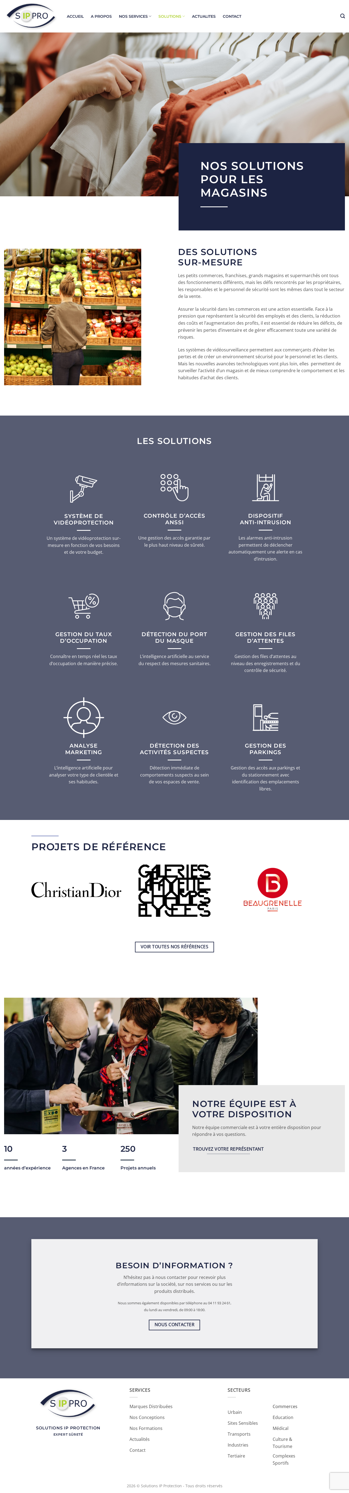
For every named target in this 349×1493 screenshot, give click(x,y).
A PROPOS (101, 16)
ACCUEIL (75, 16)
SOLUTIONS (169, 16)
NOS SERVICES (133, 16)
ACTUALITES (204, 16)
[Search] (342, 16)
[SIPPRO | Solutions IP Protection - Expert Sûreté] (31, 16)
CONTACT (232, 16)
